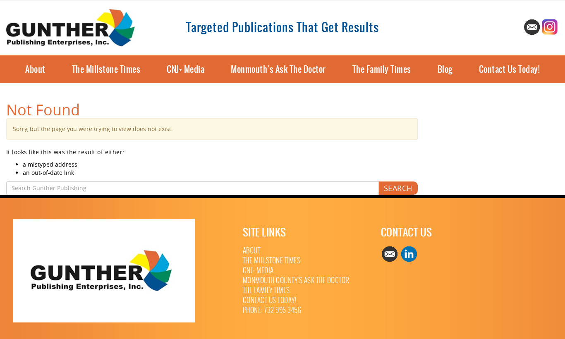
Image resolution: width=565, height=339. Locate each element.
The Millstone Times (106, 69)
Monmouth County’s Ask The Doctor (296, 280)
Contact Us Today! (509, 69)
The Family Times (381, 69)
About (35, 69)
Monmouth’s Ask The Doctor (278, 69)
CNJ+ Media (185, 69)
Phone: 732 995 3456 (272, 310)
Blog (445, 69)
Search (398, 188)
